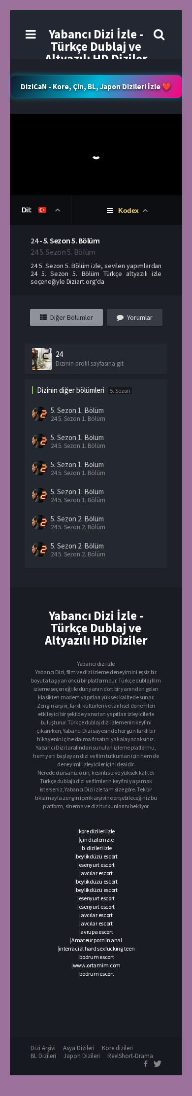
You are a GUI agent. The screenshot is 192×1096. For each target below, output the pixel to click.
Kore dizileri (117, 1048)
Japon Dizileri (82, 1056)
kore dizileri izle (97, 831)
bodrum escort (96, 956)
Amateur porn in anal (96, 940)
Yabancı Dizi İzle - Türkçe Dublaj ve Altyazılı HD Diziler (96, 46)
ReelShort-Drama (130, 1056)
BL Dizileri (43, 1056)
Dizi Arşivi (43, 1048)
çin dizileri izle (96, 839)
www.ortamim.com (97, 965)
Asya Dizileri (79, 1048)
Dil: (28, 210)
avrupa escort (96, 931)
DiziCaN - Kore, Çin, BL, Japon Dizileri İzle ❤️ (96, 86)
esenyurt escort (97, 864)
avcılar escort (97, 873)
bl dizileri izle (97, 848)
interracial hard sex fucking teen (96, 948)
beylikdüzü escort (97, 856)
